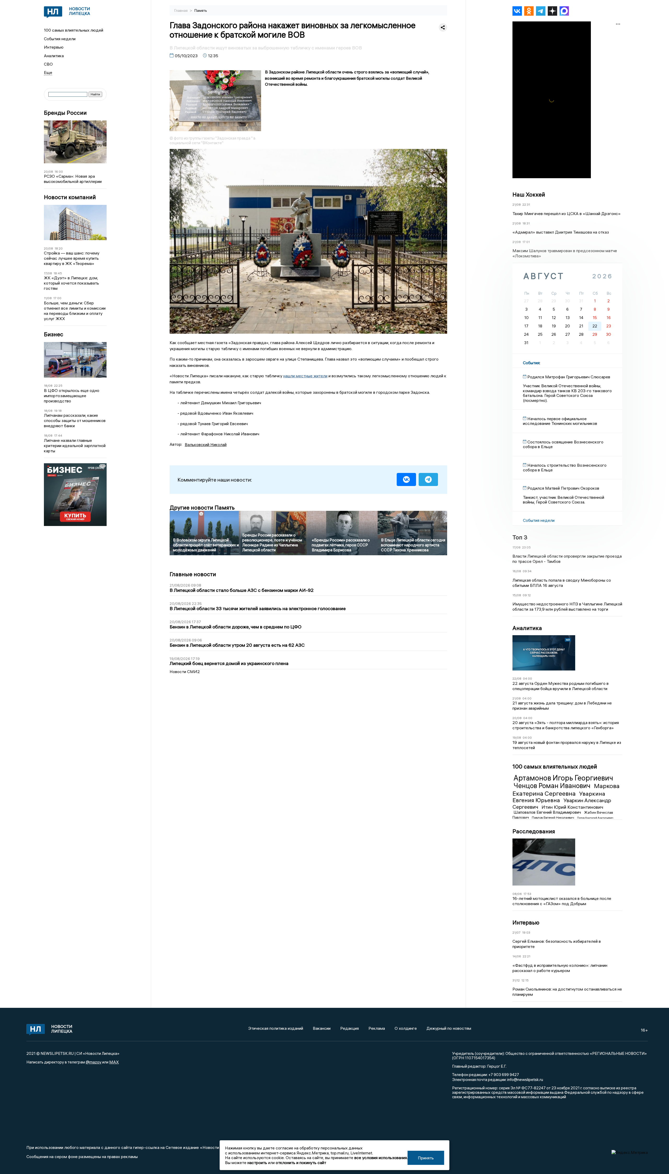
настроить (257, 1162)
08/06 (517, 894)
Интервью (54, 47)
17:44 (58, 435)
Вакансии (322, 1028)
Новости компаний (70, 197)
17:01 (526, 242)
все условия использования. (381, 1157)
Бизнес (53, 334)
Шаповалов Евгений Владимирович (548, 812)
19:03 (526, 932)
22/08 (516, 678)
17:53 (527, 894)
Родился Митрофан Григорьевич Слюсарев (568, 376)
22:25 (58, 386)
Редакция (349, 1028)
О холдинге (406, 1028)
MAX (114, 1062)
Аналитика (54, 55)
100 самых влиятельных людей (73, 30)
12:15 (525, 980)
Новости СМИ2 (185, 671)
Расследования (533, 831)
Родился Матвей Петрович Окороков (563, 488)
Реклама (376, 1028)
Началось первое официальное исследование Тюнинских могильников (560, 421)
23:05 (526, 547)
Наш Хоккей (528, 194)
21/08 (516, 204)
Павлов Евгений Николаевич (553, 817)
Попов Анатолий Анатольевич (595, 817)
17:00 (57, 298)
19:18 (58, 411)
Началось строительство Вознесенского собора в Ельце (565, 467)
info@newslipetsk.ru (525, 1079)
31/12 (516, 980)
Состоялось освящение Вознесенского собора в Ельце (563, 444)
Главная (181, 10)
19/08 (516, 737)
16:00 (59, 172)
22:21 (526, 956)
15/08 (516, 595)
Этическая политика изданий (275, 1028)
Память (200, 10)
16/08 (516, 571)
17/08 (48, 273)
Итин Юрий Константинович (572, 807)
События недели (60, 38)
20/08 (48, 172)
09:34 (527, 571)
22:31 (526, 204)
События (531, 362)
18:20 (59, 248)
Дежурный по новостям (448, 1028)
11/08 (48, 298)
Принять (426, 1157)
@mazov (93, 1062)
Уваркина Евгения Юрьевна (558, 797)
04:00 (527, 678)
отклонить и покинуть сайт (301, 1162)
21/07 (516, 932)
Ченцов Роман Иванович (553, 786)
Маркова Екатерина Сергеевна (566, 789)
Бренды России (65, 112)
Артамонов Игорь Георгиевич (563, 777)
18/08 (48, 386)
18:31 (526, 223)
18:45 (58, 273)
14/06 (516, 956)
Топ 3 (519, 537)
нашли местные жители (305, 375)
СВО (48, 64)
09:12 (527, 595)
